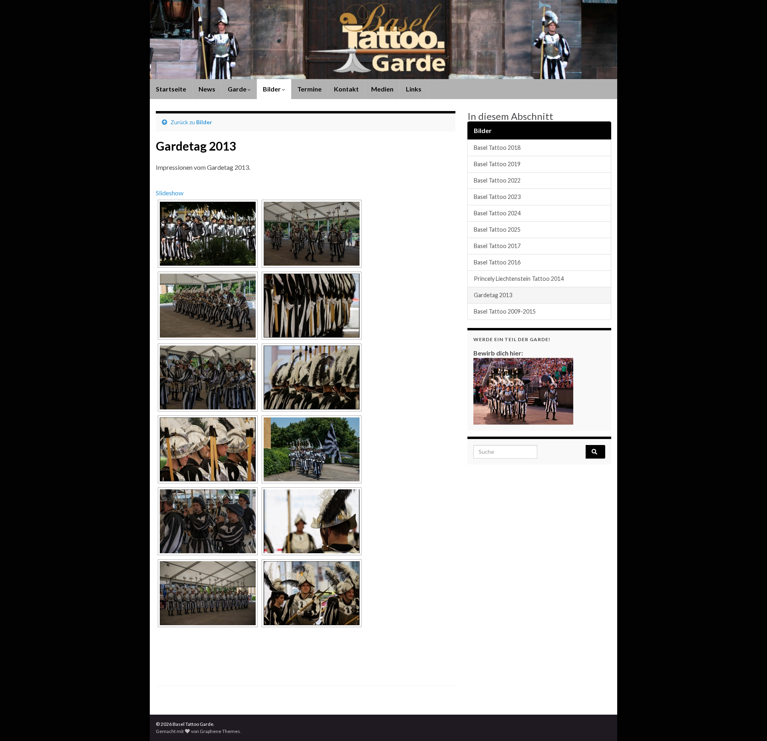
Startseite (171, 89)
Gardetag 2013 (493, 295)
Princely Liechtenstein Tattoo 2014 (519, 278)
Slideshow (169, 193)
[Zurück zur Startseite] (383, 39)
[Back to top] (749, 723)
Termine (309, 89)
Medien (382, 89)
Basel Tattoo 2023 (497, 196)
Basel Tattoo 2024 (497, 213)
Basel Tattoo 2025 (497, 229)
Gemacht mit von (178, 731)
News (207, 89)
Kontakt (346, 89)
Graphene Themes (220, 731)
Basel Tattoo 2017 (497, 245)
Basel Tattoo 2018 (497, 147)
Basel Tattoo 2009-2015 (505, 311)
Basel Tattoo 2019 (497, 164)
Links (413, 89)
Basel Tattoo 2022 (497, 180)
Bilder (272, 89)
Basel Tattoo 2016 (497, 262)
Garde (238, 89)
